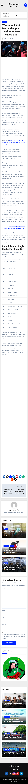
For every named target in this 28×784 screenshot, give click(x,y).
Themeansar (13, 781)
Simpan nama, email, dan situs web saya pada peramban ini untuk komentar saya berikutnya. (13, 636)
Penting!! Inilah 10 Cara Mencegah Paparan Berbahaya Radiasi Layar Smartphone (13, 143)
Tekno (4, 22)
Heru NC (9, 38)
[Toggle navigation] (2, 5)
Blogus (22, 779)
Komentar (5, 588)
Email (4, 617)
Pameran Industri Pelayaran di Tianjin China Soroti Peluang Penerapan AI (14, 754)
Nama (4, 610)
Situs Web (5, 625)
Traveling (13, 733)
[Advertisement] (14, 68)
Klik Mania (13, 4)
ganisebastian (10, 535)
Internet (6, 546)
